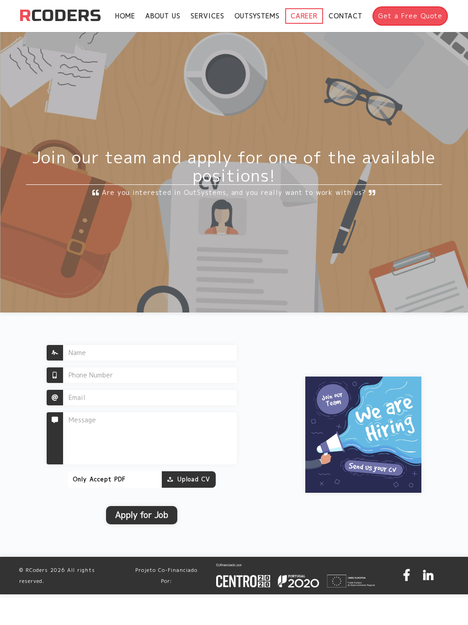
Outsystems (257, 15)
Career (304, 15)
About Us (163, 15)
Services (207, 15)
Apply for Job (141, 515)
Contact (345, 15)
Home (125, 15)
